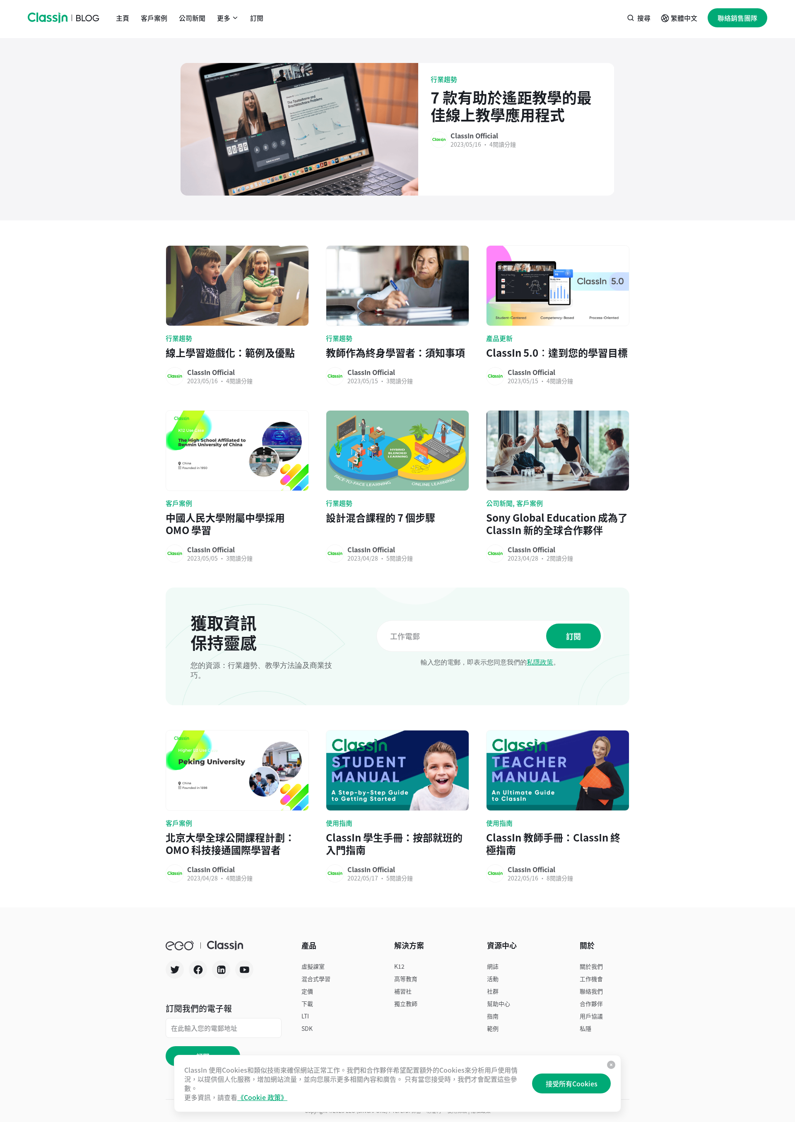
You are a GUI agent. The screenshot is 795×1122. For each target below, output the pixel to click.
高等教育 (405, 978)
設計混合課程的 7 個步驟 (380, 518)
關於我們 (591, 966)
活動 (493, 978)
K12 (399, 966)
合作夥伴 (591, 1003)
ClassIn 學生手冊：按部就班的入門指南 (394, 843)
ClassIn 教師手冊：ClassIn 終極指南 (553, 843)
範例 (493, 1028)
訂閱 (256, 18)
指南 (493, 1016)
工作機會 (591, 978)
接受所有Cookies (571, 1083)
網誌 (493, 966)
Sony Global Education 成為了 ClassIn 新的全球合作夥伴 (557, 523)
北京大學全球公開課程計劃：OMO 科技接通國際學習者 (230, 843)
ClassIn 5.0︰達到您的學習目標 (557, 352)
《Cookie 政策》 (262, 1097)
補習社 (403, 991)
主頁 (122, 18)
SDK (307, 1028)
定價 (307, 991)
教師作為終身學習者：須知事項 (395, 352)
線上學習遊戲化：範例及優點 (230, 352)
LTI (305, 1016)
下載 (307, 1003)
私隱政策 (540, 662)
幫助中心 (498, 1003)
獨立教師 (405, 1003)
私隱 (585, 1028)
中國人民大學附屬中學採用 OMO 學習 (225, 523)
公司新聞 (192, 18)
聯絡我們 (591, 991)
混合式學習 (315, 978)
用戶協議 (591, 1016)
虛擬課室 (313, 966)
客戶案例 (154, 18)
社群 (493, 991)
